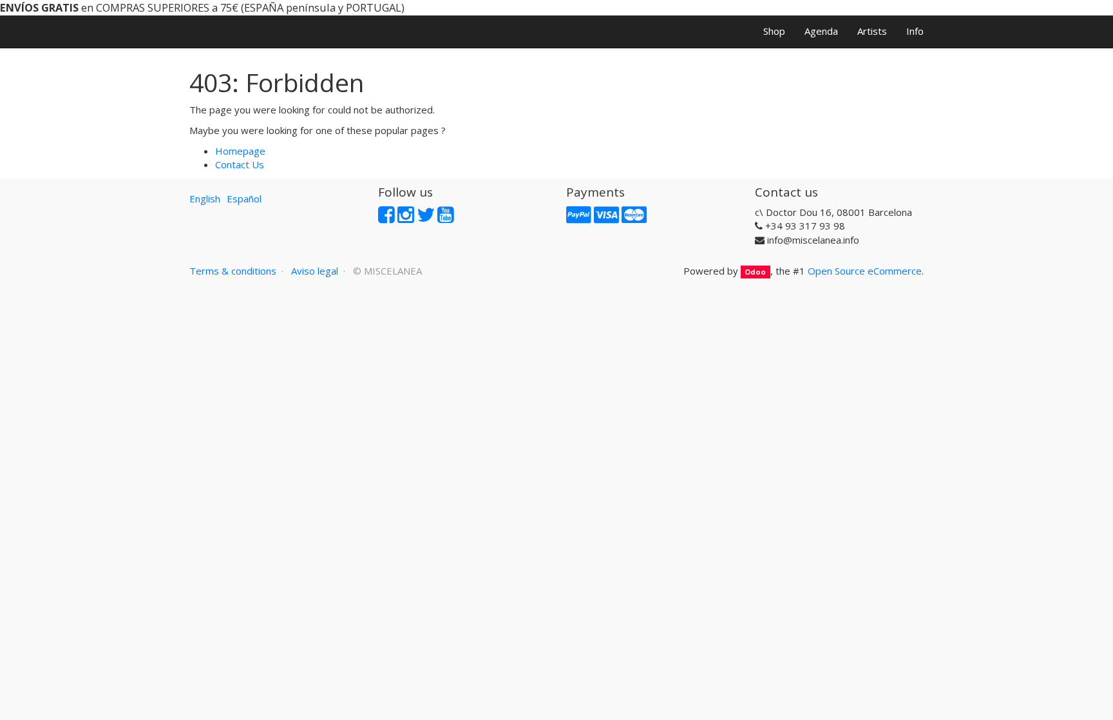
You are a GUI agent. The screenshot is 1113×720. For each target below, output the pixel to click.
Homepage (240, 150)
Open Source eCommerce (865, 270)
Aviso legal (314, 270)
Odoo (755, 272)
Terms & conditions (232, 270)
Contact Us (239, 164)
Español (244, 198)
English (204, 198)
